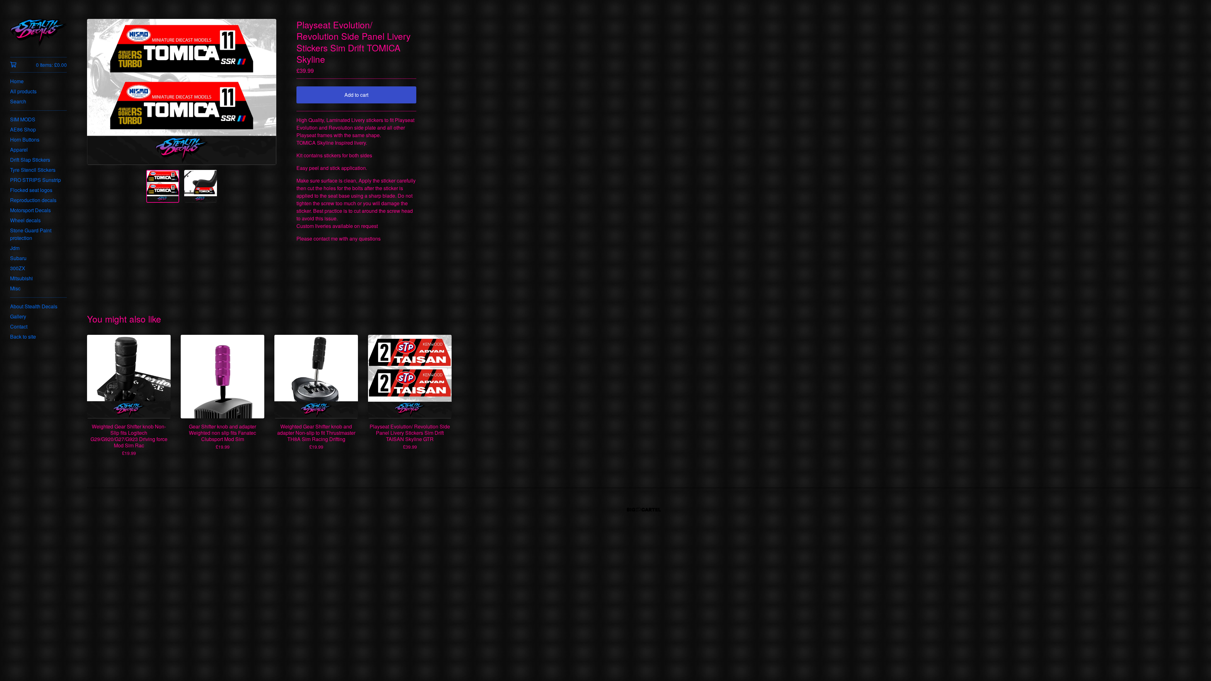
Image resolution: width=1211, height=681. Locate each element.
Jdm (15, 248)
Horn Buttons (24, 139)
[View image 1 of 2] (162, 186)
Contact (18, 326)
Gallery (18, 316)
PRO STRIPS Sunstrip (35, 179)
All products (23, 91)
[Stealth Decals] (38, 33)
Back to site (23, 336)
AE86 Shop (23, 129)
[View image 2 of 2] (200, 186)
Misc (15, 288)
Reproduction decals (33, 200)
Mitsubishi (21, 278)
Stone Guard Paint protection (30, 234)
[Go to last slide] (96, 92)
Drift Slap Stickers (30, 159)
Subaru (18, 258)
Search (18, 101)
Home (17, 81)
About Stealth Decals (33, 306)
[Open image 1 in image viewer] (181, 92)
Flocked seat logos (31, 190)
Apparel (19, 149)
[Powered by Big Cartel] (644, 509)
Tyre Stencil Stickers (33, 169)
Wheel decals (25, 220)
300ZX (17, 268)
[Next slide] (267, 92)
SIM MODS (22, 119)
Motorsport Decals (30, 210)
